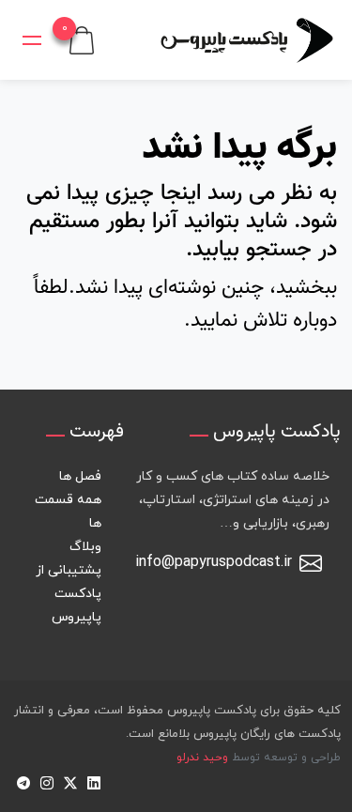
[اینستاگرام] (46, 781)
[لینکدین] (93, 781)
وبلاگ (85, 547)
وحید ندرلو (202, 757)
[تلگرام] (23, 781)
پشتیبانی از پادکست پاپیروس (68, 593)
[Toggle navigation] (32, 40)
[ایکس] (70, 781)
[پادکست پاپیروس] (247, 40)
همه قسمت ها (68, 511)
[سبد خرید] (82, 39)
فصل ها (80, 476)
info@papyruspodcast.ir (213, 562)
